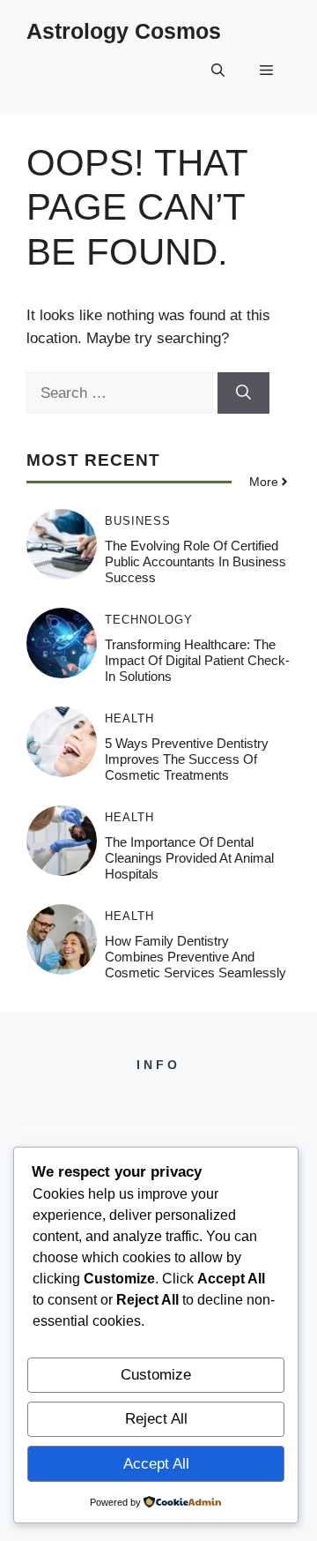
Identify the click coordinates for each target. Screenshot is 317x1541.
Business (138, 521)
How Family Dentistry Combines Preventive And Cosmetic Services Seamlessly (195, 956)
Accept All (156, 1463)
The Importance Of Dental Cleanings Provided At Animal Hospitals (189, 857)
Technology (149, 619)
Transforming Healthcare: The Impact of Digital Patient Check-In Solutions (197, 660)
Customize (156, 1374)
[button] (218, 70)
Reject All (156, 1418)
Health (129, 718)
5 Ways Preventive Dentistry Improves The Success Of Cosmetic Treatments (187, 759)
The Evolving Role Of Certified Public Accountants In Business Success (195, 561)
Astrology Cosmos (123, 31)
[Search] (243, 393)
